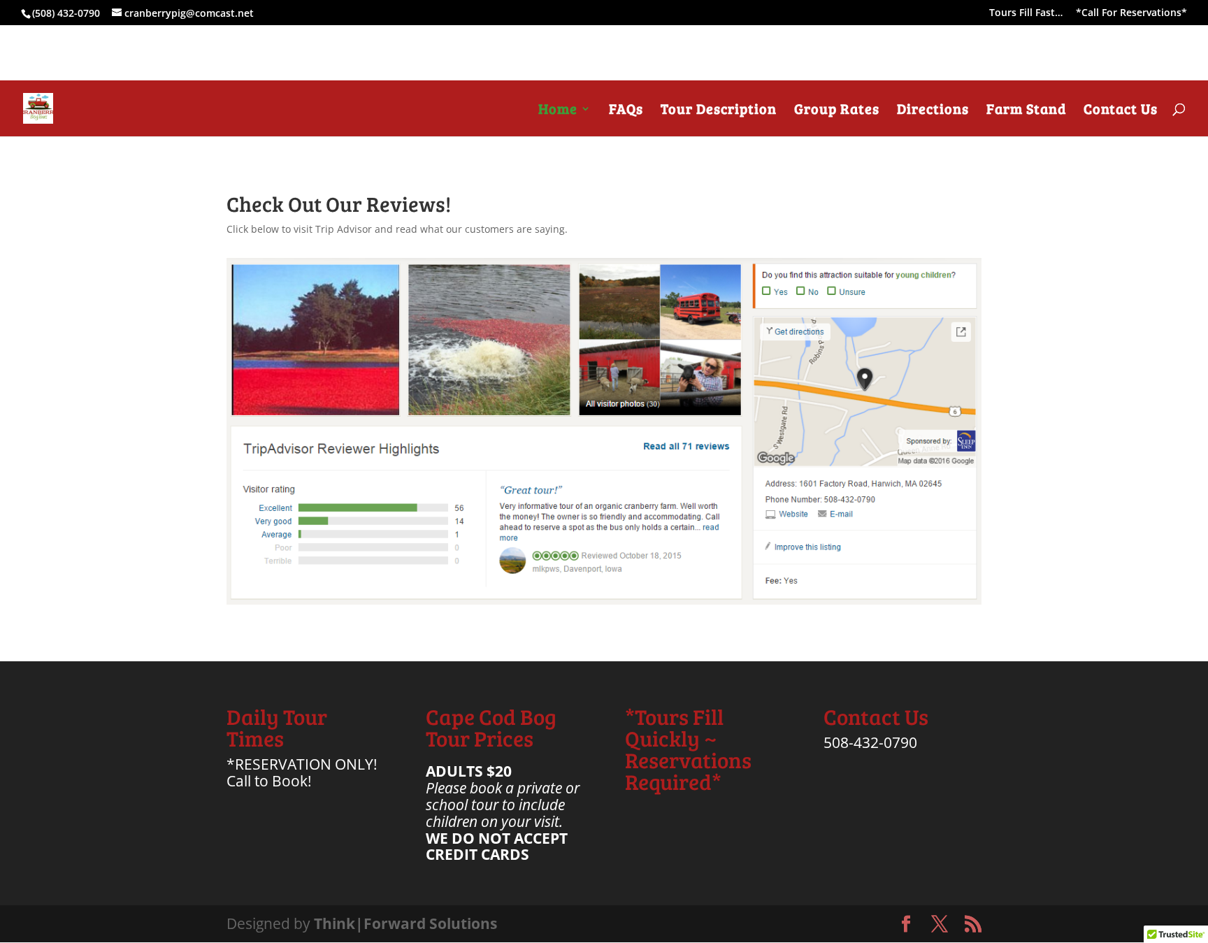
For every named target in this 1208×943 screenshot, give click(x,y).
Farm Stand (1026, 110)
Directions (933, 110)
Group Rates (836, 110)
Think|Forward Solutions (405, 923)
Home (557, 110)
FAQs (626, 110)
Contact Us (1121, 110)
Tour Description (719, 110)
